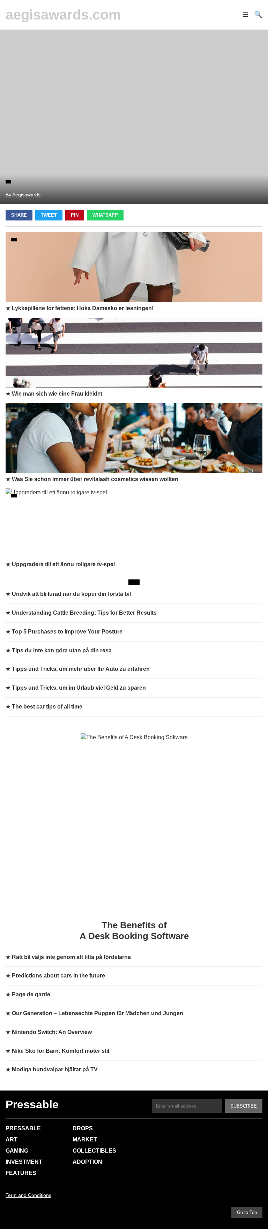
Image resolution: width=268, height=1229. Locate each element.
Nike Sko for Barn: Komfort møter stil (60, 1051)
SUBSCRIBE (243, 1106)
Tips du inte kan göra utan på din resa (62, 650)
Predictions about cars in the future (58, 976)
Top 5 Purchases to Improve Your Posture (67, 632)
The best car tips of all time (47, 707)
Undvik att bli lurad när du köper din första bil (71, 594)
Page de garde (31, 994)
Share (19, 215)
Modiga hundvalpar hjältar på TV (55, 1069)
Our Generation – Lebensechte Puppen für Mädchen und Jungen (97, 1013)
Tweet (49, 215)
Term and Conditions (28, 1195)
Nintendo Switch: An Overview (52, 1032)
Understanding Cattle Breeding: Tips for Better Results (84, 613)
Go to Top (247, 1212)
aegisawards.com (63, 14)
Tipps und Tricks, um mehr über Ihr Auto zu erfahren (81, 669)
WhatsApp (105, 215)
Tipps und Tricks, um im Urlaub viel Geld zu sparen (79, 688)
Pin (75, 215)
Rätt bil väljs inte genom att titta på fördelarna (71, 957)
